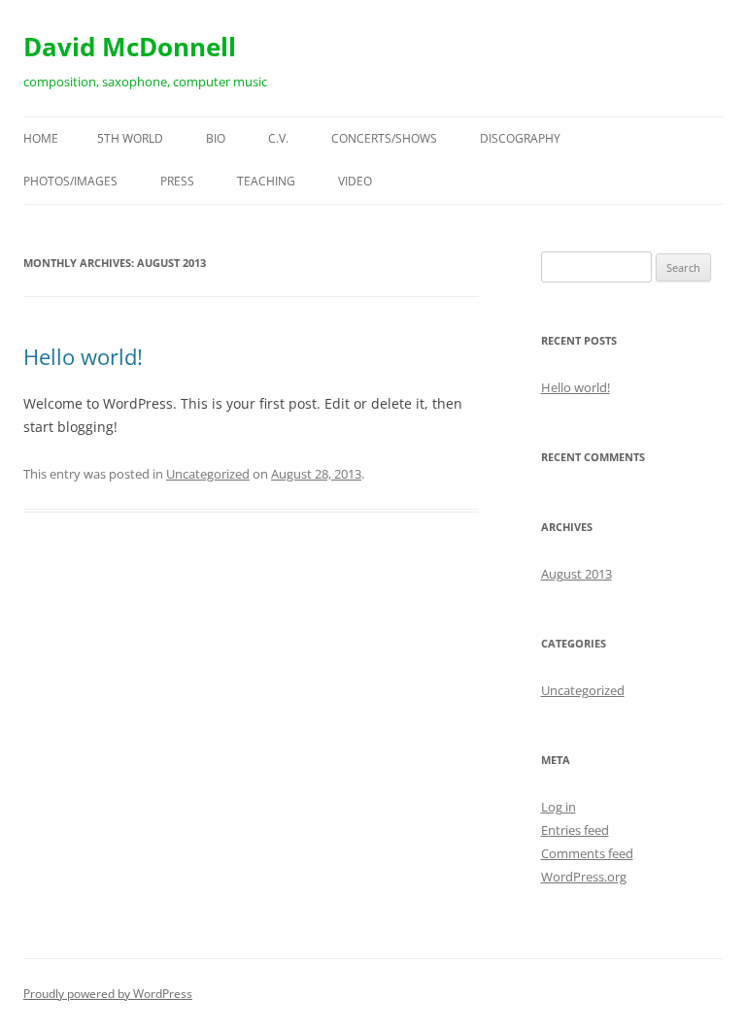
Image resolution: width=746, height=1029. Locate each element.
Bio (215, 138)
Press (177, 181)
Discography (520, 138)
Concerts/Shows (384, 138)
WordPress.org (584, 876)
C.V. (278, 138)
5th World (130, 138)
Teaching (266, 181)
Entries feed (575, 830)
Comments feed (587, 853)
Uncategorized (208, 473)
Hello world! (83, 356)
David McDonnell (129, 46)
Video (355, 181)
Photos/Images (70, 181)
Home (40, 138)
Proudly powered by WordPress (107, 993)
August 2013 (576, 573)
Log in (558, 806)
